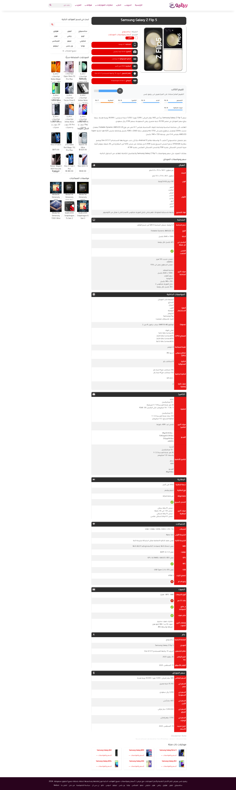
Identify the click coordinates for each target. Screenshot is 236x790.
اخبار (119, 5)
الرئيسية (138, 5)
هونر (56, 36)
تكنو (102, 785)
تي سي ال (95, 785)
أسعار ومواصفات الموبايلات (119, 35)
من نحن (72, 785)
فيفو (69, 41)
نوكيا (83, 46)
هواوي (55, 31)
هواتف (89, 5)
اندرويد (128, 5)
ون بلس (69, 46)
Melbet (56, 785)
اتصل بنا (64, 785)
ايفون (69, 31)
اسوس (108, 785)
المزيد (78, 5)
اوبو (82, 36)
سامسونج (83, 31)
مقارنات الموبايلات (105, 5)
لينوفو (55, 46)
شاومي (83, 41)
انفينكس (55, 41)
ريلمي (69, 36)
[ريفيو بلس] (178, 5)
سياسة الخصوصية (83, 785)
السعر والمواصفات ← (169, 755)
